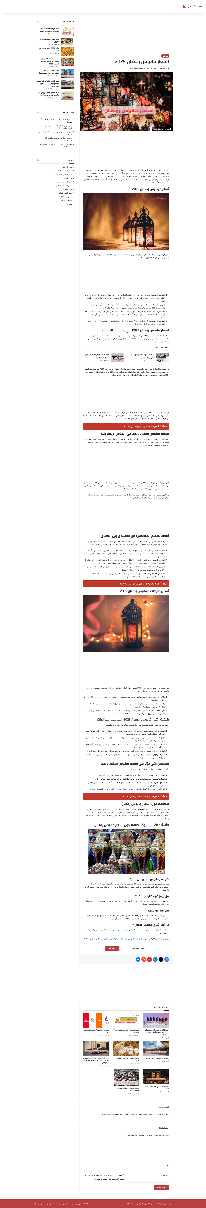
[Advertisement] (155, 31)
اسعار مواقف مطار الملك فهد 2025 (156, 1058)
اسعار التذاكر (67, 178)
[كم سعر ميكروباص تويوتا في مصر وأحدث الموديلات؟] (117, 357)
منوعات (165, 56)
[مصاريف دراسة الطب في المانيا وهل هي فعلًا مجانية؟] (67, 73)
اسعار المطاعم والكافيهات (63, 186)
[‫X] (161, 959)
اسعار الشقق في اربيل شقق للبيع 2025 (157, 1087)
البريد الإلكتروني (163, 1175)
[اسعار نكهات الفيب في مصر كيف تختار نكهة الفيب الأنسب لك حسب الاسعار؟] (156, 1020)
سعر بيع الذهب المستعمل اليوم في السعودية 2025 (49, 30)
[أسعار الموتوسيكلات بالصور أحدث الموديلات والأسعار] (162, 357)
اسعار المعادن (67, 189)
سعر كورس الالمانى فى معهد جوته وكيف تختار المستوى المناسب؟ (48, 84)
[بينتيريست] (149, 959)
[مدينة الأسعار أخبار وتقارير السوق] (192, 6)
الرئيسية (78, 1204)
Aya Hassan (163, 68)
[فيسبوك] (166, 959)
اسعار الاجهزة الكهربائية (64, 174)
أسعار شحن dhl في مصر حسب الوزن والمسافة (126, 1031)
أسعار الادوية (67, 167)
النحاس (94, 295)
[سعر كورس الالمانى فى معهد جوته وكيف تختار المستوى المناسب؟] (67, 84)
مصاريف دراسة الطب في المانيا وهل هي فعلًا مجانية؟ (48, 72)
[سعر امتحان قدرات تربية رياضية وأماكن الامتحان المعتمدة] (67, 95)
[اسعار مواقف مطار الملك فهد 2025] (156, 1048)
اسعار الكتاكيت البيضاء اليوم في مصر (127, 1059)
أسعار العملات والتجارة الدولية (62, 171)
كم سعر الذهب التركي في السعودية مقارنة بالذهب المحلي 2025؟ (49, 61)
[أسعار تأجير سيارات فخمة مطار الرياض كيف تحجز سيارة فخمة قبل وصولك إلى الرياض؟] (96, 1048)
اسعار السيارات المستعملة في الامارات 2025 (128, 1089)
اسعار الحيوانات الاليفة (64, 182)
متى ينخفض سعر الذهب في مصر (49, 49)
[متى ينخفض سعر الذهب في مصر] (67, 51)
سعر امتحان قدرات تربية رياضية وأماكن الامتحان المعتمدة (48, 94)
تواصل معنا (57, 1204)
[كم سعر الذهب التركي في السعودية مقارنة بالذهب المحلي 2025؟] (67, 62)
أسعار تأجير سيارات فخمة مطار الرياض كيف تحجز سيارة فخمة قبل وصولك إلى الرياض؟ (96, 1060)
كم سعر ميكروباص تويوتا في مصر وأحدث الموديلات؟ (97, 356)
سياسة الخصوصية (68, 1204)
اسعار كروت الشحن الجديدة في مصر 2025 (96, 1031)
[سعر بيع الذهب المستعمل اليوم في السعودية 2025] (67, 31)
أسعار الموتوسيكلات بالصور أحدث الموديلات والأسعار (142, 356)
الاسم (166, 1165)
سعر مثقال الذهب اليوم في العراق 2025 (49, 40)
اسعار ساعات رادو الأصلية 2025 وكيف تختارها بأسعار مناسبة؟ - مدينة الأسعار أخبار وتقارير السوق (133, 1114)
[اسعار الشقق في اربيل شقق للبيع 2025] (156, 1076)
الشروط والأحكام (39, 1204)
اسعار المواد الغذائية (65, 193)
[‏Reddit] (143, 959)
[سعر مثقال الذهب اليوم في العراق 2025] (67, 41)
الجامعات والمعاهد (66, 200)
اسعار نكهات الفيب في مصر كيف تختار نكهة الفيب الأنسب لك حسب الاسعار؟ (157, 1032)
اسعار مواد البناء (66, 197)
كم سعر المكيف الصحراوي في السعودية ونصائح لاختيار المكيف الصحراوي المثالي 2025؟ (117, 939)
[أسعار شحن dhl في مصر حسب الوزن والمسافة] (126, 1020)
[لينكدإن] (155, 959)
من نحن (49, 1204)
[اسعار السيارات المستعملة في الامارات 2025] (126, 1077)
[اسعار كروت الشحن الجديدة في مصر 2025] (96, 1020)
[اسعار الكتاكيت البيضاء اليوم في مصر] (126, 1048)
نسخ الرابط (112, 948)
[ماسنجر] (138, 959)
